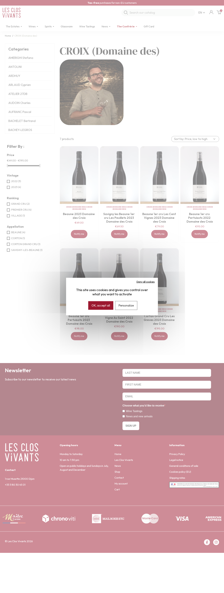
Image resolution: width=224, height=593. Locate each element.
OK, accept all (101, 305)
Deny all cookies (145, 281)
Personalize (126, 305)
